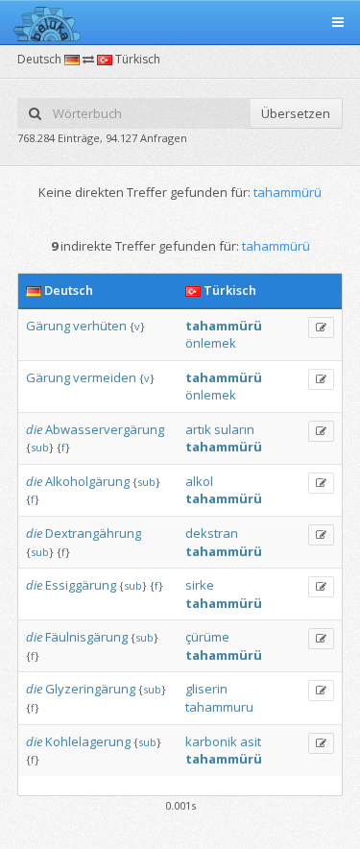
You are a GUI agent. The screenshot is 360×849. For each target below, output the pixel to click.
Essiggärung (80, 585)
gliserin (206, 688)
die (34, 429)
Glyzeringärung (90, 688)
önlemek (210, 343)
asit (250, 741)
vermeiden (104, 377)
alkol (199, 481)
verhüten (100, 325)
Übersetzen (295, 113)
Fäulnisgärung (86, 636)
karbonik (211, 741)
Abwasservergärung (104, 429)
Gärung (48, 325)
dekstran (211, 533)
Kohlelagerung (88, 741)
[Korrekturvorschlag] (321, 327)
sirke (199, 585)
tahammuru (219, 707)
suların (234, 429)
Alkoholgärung (87, 481)
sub (40, 447)
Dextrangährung (93, 533)
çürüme (207, 636)
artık (198, 429)
